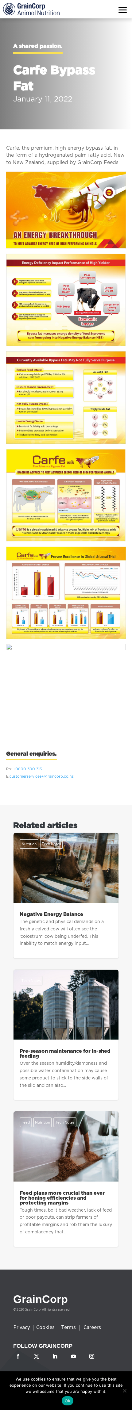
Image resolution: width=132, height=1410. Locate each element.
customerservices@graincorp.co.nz (42, 776)
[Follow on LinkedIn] (55, 1356)
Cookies (46, 1327)
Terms (69, 1327)
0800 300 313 (28, 769)
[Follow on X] (36, 1356)
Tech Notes (51, 843)
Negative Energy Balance (66, 895)
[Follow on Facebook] (18, 1356)
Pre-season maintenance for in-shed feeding (66, 1035)
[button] (123, 9)
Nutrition (29, 843)
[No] (124, 1391)
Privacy (22, 1327)
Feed (25, 1122)
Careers (92, 1327)
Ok (67, 1400)
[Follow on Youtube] (73, 1356)
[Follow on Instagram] (92, 1356)
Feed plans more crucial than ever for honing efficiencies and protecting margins (66, 1179)
